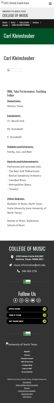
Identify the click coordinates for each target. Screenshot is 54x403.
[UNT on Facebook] (15, 300)
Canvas (27, 355)
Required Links (27, 394)
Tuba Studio (24, 22)
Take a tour (15, 315)
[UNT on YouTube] (32, 300)
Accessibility (27, 372)
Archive (36, 22)
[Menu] (50, 3)
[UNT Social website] (38, 300)
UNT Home (27, 397)
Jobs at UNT (27, 368)
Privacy (27, 388)
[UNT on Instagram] (21, 300)
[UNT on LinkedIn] (27, 300)
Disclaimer (27, 382)
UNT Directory (27, 362)
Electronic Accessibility (27, 391)
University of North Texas (14, 11)
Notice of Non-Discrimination (27, 385)
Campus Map (27, 365)
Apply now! (14, 309)
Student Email (27, 358)
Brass (13, 22)
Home (4, 22)
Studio (5, 25)
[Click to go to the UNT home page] (15, 4)
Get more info (16, 321)
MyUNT (27, 351)
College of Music (15, 15)
